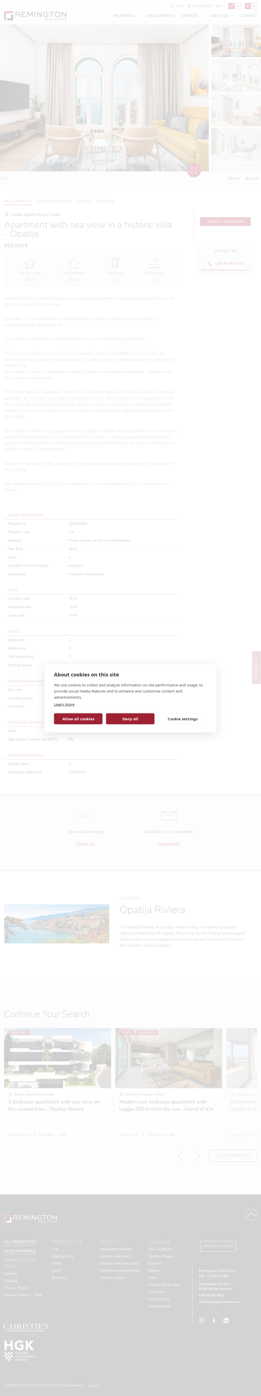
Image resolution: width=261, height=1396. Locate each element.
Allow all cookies (78, 718)
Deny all (130, 718)
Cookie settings (183, 718)
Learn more (64, 704)
